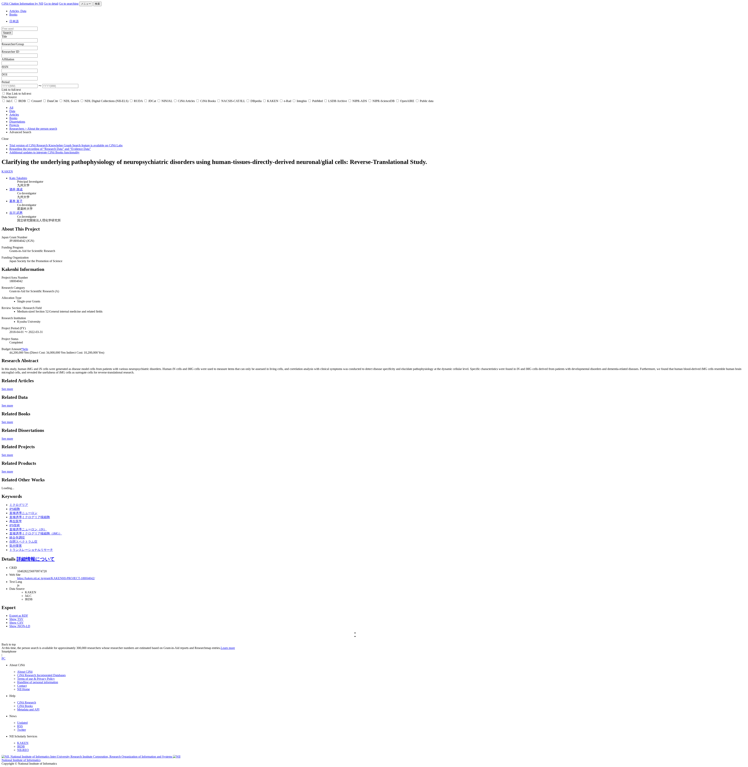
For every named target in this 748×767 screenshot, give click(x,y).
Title (4, 36)
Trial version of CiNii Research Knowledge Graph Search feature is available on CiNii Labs (66, 145)
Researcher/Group (13, 44)
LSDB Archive (337, 101)
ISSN (5, 67)
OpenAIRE (407, 101)
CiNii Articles (186, 101)
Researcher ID (10, 51)
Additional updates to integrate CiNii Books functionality (44, 152)
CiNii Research (26, 702)
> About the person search (41, 128)
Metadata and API (28, 709)
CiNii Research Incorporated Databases (41, 675)
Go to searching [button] (69, 3)
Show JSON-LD (19, 626)
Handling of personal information (37, 682)
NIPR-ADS (360, 101)
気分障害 (15, 545)
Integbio (302, 101)
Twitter (21, 729)
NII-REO (23, 750)
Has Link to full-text (18, 93)
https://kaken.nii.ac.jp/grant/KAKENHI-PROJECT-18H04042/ (56, 578)
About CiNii (25, 671)
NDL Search (71, 101)
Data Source (9, 97)
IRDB (22, 101)
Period (6, 82)
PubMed (317, 101)
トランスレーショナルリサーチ (31, 549)
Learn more (228, 648)
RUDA (138, 101)
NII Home (23, 689)
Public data (426, 101)
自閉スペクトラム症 (23, 541)
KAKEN (272, 101)
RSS (20, 726)
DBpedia (256, 101)
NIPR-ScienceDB (383, 101)
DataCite (52, 101)
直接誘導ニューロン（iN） (28, 529)
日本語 (14, 21)
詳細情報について (36, 559)
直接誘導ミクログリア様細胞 (29, 517)
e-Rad (287, 101)
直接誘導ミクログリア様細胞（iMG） (35, 533)
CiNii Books (208, 101)
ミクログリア (18, 504)
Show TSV (16, 619)
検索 (97, 3)
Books (13, 14)
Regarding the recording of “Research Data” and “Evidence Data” (50, 149)
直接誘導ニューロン (23, 513)
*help (24, 349)
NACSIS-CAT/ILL (233, 101)
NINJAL (167, 101)
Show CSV (16, 622)
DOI (4, 74)
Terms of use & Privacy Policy (36, 678)
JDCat (152, 101)
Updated (22, 722)
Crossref (36, 101)
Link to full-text (11, 89)
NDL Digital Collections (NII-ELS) (106, 101)
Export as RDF (18, 615)
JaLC (9, 101)
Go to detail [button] (51, 3)
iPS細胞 (14, 509)
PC (3, 658)
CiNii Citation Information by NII (22, 3)
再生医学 (15, 521)
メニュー (86, 3)
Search (7, 32)
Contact (22, 685)
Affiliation (8, 59)
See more (7, 389)
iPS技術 (14, 525)
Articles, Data (17, 11)
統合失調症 (17, 537)
